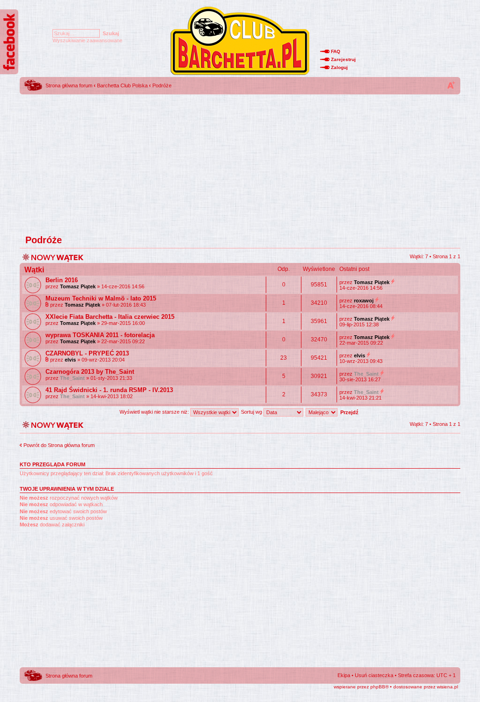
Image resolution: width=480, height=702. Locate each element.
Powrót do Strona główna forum (59, 445)
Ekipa (344, 675)
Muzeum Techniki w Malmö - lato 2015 (100, 298)
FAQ (335, 51)
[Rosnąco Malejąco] (333, 412)
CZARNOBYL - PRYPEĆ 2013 (87, 353)
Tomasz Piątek (78, 286)
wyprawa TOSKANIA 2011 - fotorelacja (100, 335)
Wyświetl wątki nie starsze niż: (155, 412)
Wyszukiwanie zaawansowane (87, 40)
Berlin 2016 (61, 280)
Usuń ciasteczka (374, 675)
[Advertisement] (240, 162)
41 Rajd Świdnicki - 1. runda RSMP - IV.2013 (109, 389)
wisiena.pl (447, 686)
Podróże (162, 85)
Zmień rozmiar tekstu (451, 85)
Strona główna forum (68, 85)
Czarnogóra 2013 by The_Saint (89, 371)
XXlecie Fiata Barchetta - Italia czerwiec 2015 (109, 316)
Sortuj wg (252, 412)
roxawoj (364, 300)
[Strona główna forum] (240, 74)
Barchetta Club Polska (122, 85)
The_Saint (72, 378)
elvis (70, 360)
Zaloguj (339, 67)
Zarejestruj (343, 59)
